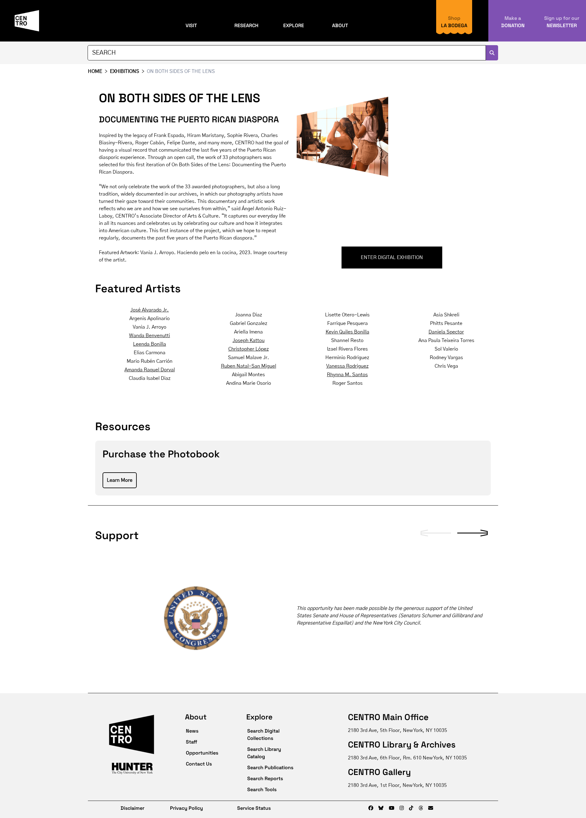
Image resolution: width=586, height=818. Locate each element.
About (340, 25)
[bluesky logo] (380, 808)
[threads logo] (421, 808)
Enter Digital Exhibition (392, 257)
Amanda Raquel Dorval (150, 369)
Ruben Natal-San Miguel (248, 366)
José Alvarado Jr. (149, 310)
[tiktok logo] (411, 808)
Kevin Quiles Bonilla (347, 332)
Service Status (254, 808)
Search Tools (262, 789)
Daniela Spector (446, 332)
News (192, 731)
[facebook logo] (370, 808)
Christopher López (248, 349)
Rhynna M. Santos (347, 374)
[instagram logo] (402, 808)
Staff (191, 742)
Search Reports (265, 778)
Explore (293, 25)
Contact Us (199, 764)
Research (246, 25)
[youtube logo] (391, 808)
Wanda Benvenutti (149, 335)
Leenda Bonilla (149, 344)
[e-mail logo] (430, 808)
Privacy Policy (186, 808)
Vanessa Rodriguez (347, 366)
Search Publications (270, 767)
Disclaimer (128, 808)
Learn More (119, 480)
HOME (95, 71)
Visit (191, 25)
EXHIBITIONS (124, 71)
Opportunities (202, 753)
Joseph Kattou (249, 340)
